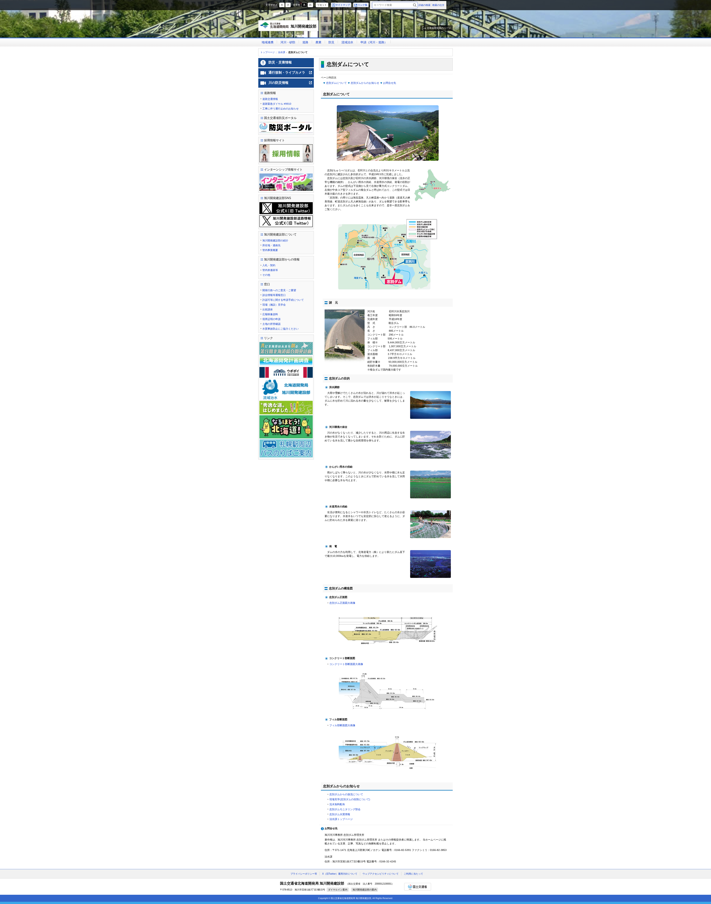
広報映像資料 (270, 314)
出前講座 (267, 309)
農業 (318, 42)
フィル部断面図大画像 (342, 725)
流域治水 (347, 42)
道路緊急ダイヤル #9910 (276, 103)
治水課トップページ (341, 819)
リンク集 (362, 5)
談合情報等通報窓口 (274, 295)
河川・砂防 (288, 42)
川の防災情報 (290, 84)
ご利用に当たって (413, 873)
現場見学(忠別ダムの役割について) (349, 799)
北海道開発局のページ (439, 28)
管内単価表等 (270, 270)
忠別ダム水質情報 (339, 814)
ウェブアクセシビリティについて (381, 873)
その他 (266, 274)
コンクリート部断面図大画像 (346, 664)
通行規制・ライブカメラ (290, 74)
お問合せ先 (389, 82)
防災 (331, 42)
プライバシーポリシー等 (304, 873)
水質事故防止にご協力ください (280, 328)
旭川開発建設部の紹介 (275, 240)
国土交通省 (417, 886)
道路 (305, 42)
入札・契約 (268, 265)
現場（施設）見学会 (274, 304)
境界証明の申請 (271, 319)
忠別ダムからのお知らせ (365, 82)
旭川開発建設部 (289, 27)
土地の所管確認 (271, 323)
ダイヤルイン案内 (337, 889)
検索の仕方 (438, 5)
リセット (322, 5)
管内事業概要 (270, 250)
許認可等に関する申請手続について (283, 299)
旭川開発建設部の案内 (365, 889)
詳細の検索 (424, 5)
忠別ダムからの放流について (346, 794)
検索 (415, 5)
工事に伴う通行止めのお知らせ (280, 108)
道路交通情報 (270, 98)
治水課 (281, 52)
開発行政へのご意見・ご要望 (279, 290)
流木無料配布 (337, 804)
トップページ (267, 52)
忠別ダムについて (336, 82)
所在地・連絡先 (271, 245)
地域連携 (267, 42)
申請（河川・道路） (373, 42)
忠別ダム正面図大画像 (342, 602)
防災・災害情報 (280, 62)
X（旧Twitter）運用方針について (339, 873)
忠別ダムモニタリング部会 (344, 809)
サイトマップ (343, 5)
